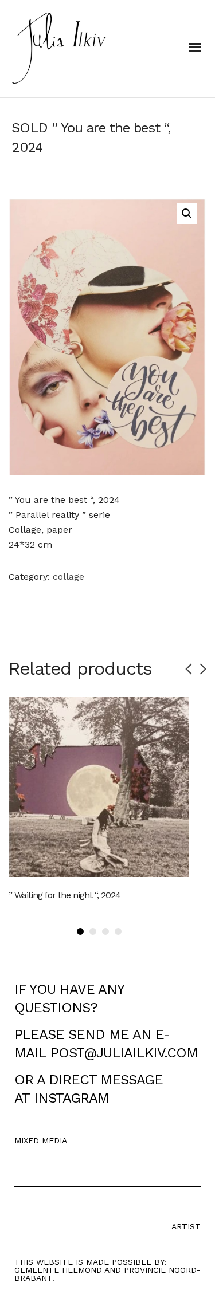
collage (68, 576)
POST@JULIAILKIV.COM (124, 1053)
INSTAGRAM (71, 1098)
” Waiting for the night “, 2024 (64, 895)
